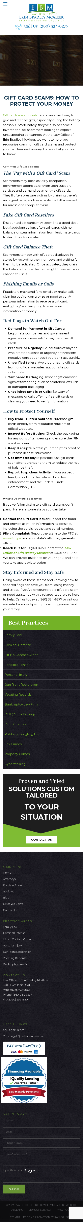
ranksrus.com (64, 1217)
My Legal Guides (13, 1029)
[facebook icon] (6, 1011)
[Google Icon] (19, 1011)
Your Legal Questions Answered (23, 1036)
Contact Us (41, 839)
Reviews (8, 891)
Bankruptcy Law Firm (21, 704)
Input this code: (13, 1170)
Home (7, 872)
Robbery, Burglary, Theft (23, 734)
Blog (6, 897)
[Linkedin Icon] (26, 1011)
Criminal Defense (18, 645)
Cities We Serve (13, 903)
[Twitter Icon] (13, 1011)
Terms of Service (38, 1209)
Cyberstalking (15, 764)
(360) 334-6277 (53, 26)
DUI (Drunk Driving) (20, 714)
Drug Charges (15, 724)
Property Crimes (17, 754)
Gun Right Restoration (21, 684)
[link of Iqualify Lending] (25, 1079)
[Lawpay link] (25, 1048)
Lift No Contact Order (21, 655)
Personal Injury (16, 675)
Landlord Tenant (17, 665)
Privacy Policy (63, 1209)
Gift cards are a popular (21, 115)
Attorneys (9, 878)
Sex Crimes (13, 744)
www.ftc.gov (12, 538)
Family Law (13, 635)
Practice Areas (12, 885)
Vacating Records (18, 694)
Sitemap (14, 1217)
